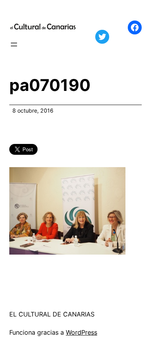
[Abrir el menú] (14, 44)
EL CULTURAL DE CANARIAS (51, 314)
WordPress (81, 332)
